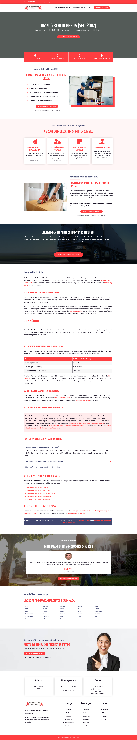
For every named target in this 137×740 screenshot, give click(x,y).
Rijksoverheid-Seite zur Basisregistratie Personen (66, 426)
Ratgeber (104, 713)
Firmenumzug (68, 719)
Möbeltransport (86, 713)
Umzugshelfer (86, 719)
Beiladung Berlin (76, 311)
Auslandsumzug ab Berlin (77, 513)
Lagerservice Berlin (83, 400)
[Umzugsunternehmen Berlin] (33, 7)
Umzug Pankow (68, 726)
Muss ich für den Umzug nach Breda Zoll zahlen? (42, 467)
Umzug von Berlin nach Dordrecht (38, 490)
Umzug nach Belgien (102, 511)
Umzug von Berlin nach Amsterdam (39, 496)
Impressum (104, 716)
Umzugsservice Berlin (78, 7)
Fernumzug (68, 716)
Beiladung (86, 709)
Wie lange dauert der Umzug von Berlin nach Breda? (44, 461)
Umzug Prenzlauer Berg (68, 723)
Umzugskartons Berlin (62, 398)
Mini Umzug (68, 713)
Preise (88, 7)
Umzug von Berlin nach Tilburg (37, 487)
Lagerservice (86, 723)
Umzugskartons (86, 726)
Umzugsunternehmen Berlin (61, 7)
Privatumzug (68, 709)
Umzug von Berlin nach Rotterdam (38, 500)
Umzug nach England (31, 513)
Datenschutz (104, 719)
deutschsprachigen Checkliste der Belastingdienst (86, 423)
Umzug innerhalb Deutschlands (83, 511)
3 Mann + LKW (86, 716)
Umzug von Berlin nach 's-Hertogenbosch (41, 493)
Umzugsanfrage (104, 709)
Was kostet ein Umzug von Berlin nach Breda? (42, 447)
